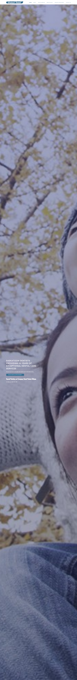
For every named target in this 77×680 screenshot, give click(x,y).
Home (14, 2)
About (34, 2)
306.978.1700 (14, 382)
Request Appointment (59, 2)
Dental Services (41, 2)
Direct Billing (50, 2)
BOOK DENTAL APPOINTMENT (15, 374)
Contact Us (68, 2)
